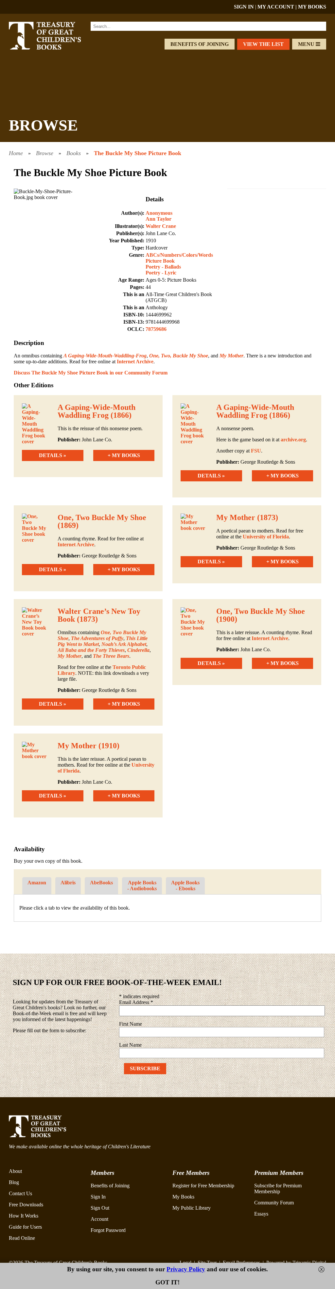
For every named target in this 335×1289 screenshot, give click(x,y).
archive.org (293, 439)
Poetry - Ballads (163, 267)
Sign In (98, 1196)
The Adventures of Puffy (97, 638)
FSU (255, 450)
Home (16, 153)
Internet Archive (135, 361)
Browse (44, 153)
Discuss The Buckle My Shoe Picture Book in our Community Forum (91, 372)
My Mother (231, 355)
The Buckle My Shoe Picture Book (137, 153)
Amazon (36, 882)
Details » (52, 455)
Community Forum (274, 1202)
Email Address (136, 1002)
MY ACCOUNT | (277, 7)
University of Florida (266, 536)
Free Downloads (26, 1204)
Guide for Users (25, 1227)
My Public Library (191, 1208)
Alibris (68, 882)
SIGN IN (244, 7)
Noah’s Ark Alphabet (123, 644)
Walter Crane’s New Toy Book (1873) (99, 615)
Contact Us (20, 1193)
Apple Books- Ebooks (185, 885)
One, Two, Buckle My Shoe (178, 355)
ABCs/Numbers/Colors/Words (179, 255)
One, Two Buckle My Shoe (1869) (102, 521)
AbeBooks (101, 882)
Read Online (22, 1238)
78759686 (156, 329)
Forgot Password (108, 1230)
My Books (183, 1196)
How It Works (23, 1216)
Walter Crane (161, 226)
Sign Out (100, 1208)
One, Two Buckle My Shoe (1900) (260, 615)
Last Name (130, 1045)
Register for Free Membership (203, 1185)
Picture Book (160, 261)
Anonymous (159, 213)
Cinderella (138, 650)
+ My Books (124, 455)
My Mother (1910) (88, 745)
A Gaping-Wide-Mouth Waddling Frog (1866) (96, 411)
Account (99, 1219)
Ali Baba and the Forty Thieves (91, 650)
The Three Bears (111, 656)
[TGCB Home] (52, 47)
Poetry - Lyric (161, 272)
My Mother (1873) (247, 517)
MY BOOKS (312, 7)
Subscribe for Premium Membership (278, 1188)
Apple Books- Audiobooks (142, 885)
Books (73, 153)
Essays (261, 1214)
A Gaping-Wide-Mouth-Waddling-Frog (105, 355)
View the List (263, 44)
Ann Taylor (158, 219)
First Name (130, 1024)
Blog (14, 1182)
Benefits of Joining (199, 44)
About (15, 1171)
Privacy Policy (186, 1269)
